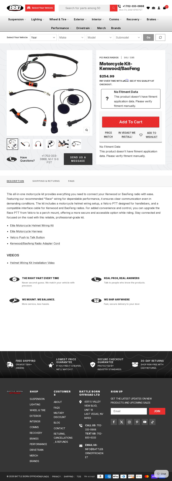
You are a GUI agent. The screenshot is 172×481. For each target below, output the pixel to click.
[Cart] (164, 7)
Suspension (16, 19)
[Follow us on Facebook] (114, 422)
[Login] (158, 8)
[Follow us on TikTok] (152, 422)
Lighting (36, 19)
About (58, 402)
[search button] (113, 8)
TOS (79, 476)
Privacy (56, 476)
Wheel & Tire (57, 19)
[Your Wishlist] (148, 8)
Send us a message (78, 159)
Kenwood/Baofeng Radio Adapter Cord (35, 243)
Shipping (68, 476)
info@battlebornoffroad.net (94, 453)
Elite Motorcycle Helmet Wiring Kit (32, 225)
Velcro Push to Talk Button (27, 237)
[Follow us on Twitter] (121, 422)
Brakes (151, 19)
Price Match (108, 134)
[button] (153, 8)
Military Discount (60, 414)
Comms (114, 19)
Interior (97, 19)
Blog (57, 422)
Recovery (133, 19)
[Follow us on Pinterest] (137, 422)
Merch (101, 28)
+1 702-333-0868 (48, 157)
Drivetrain (83, 28)
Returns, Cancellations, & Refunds (63, 437)
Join (157, 411)
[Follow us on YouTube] (145, 422)
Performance (60, 28)
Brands (116, 28)
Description (15, 181)
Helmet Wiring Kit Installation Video (32, 262)
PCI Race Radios (109, 57)
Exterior (79, 19)
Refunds (44, 476)
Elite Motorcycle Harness (26, 231)
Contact (59, 428)
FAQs (71, 181)
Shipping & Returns (46, 181)
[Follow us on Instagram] (129, 422)
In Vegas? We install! (126, 134)
